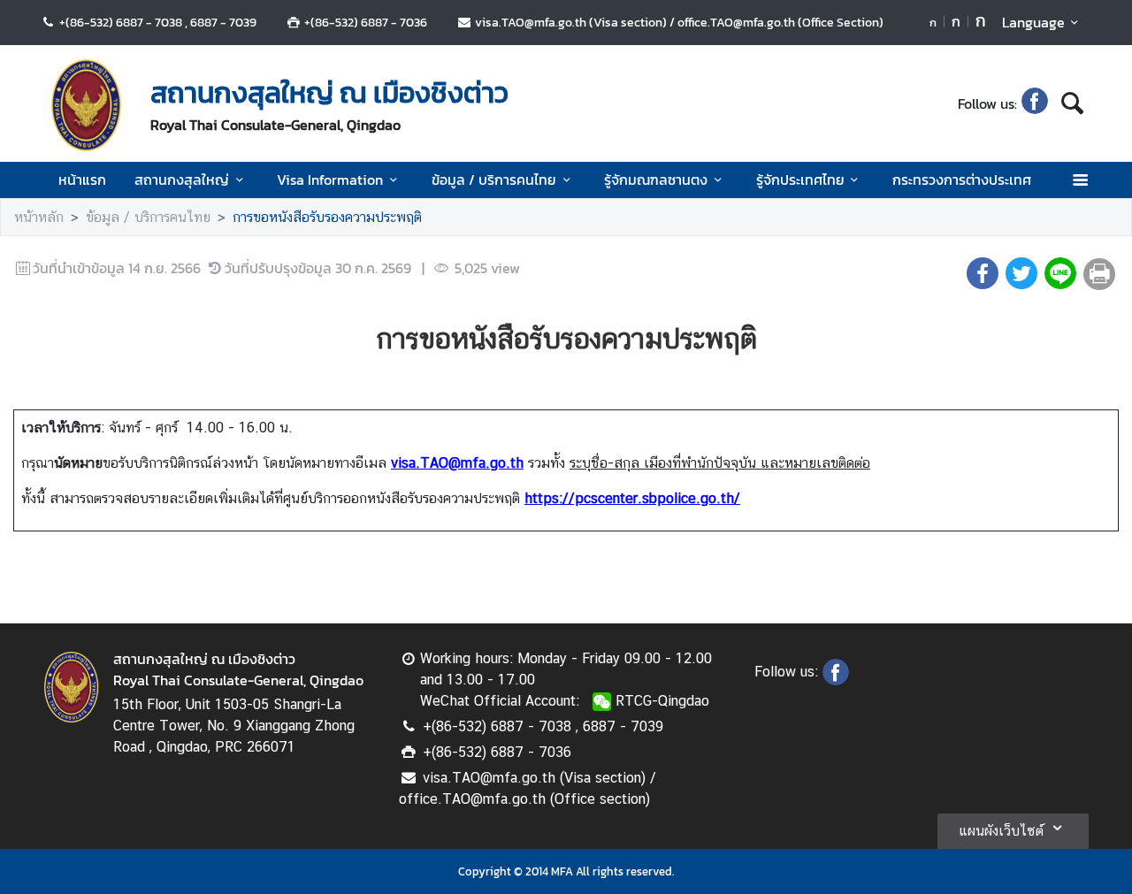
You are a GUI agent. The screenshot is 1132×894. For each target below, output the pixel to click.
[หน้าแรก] (87, 105)
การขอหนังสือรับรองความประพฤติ (327, 217)
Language (1033, 22)
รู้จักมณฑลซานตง (656, 179)
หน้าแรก (82, 179)
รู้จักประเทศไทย (800, 179)
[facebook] (1034, 103)
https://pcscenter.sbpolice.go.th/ (632, 498)
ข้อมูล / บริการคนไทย (494, 179)
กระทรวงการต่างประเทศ (961, 179)
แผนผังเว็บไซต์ (1001, 830)
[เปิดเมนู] (1079, 180)
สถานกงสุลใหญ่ (181, 179)
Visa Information (330, 179)
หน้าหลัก (39, 217)
